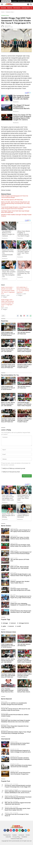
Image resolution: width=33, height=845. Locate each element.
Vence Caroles (7, 25)
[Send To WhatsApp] (30, 316)
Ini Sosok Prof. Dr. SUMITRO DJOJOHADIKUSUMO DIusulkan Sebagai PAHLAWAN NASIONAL (14, 703)
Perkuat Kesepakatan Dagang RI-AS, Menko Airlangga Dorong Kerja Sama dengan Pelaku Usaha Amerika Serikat (20, 751)
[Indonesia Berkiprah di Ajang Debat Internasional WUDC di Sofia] (5, 744)
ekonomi (11, 626)
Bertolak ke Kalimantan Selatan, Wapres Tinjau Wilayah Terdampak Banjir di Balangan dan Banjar (16, 732)
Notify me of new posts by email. (11, 472)
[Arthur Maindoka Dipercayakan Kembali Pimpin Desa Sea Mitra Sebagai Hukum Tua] (8, 683)
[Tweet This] (21, 316)
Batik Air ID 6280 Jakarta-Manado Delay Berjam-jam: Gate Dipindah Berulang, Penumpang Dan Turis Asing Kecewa (15, 203)
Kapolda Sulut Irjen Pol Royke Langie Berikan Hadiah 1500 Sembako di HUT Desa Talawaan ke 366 (20, 545)
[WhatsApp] (19, 830)
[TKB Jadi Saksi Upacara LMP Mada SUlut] (24, 327)
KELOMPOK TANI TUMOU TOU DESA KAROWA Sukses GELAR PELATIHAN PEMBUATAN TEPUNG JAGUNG (19, 538)
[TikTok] (22, 830)
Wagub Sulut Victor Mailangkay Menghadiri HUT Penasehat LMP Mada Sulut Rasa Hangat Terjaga (20, 604)
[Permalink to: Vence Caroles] (2, 26)
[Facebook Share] (18, 316)
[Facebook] (5, 830)
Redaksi (14, 835)
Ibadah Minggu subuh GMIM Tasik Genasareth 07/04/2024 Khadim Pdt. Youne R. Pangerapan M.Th (7, 303)
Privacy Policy (16, 837)
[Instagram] (11, 830)
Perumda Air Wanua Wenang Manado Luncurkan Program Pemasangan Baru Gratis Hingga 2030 (18, 786)
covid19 (19, 626)
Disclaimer (24, 837)
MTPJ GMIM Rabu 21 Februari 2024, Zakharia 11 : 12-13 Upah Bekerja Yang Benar (22, 289)
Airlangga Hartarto (24, 623)
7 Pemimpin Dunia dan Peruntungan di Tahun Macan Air (17, 815)
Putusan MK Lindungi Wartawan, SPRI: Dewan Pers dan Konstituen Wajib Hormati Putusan (15, 709)
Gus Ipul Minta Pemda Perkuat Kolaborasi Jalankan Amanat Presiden (15, 715)
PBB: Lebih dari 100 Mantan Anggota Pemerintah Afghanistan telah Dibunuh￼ (18, 803)
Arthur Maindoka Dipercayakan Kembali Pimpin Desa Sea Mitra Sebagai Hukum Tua (7, 690)
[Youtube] (16, 830)
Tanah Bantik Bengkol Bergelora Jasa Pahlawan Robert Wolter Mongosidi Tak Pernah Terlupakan (16, 207)
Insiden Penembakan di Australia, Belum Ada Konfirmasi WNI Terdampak (21, 765)
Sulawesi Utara (5, 15)
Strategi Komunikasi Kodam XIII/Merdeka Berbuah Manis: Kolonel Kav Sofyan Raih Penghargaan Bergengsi (23, 690)
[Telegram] (25, 830)
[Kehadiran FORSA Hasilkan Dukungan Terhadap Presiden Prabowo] (24, 359)
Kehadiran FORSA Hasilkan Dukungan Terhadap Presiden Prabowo (16, 215)
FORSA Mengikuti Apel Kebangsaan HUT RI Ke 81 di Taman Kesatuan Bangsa (14, 196)
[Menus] (2, 4)
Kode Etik (8, 837)
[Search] (31, 4)
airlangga (5, 623)
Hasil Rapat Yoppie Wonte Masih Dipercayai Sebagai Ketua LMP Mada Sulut (15, 211)
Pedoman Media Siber (17, 838)
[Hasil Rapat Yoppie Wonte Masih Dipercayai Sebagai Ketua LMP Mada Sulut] (8, 359)
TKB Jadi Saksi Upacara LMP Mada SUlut (12, 199)
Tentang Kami (7, 835)
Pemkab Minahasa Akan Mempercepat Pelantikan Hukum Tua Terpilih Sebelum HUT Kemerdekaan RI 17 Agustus (20, 611)
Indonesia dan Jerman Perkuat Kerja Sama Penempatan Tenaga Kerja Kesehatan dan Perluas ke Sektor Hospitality (20, 773)
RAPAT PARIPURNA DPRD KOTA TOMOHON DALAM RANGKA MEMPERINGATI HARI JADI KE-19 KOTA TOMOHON (18, 791)
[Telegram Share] (27, 316)
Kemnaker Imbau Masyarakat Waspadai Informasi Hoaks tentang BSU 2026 (14, 726)
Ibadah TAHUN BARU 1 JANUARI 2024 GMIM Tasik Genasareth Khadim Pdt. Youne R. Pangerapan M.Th (8, 290)
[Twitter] (8, 830)
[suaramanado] (8, 4)
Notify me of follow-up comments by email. (14, 468)
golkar (4, 626)
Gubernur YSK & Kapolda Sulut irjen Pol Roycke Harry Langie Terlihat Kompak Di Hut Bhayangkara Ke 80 (20, 596)
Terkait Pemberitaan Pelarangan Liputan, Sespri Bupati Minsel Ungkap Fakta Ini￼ (17, 809)
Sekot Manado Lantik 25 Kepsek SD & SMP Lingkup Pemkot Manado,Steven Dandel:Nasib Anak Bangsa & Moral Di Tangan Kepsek (20, 530)
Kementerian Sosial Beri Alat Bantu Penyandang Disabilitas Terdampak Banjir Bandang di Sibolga (19, 758)
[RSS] (28, 830)
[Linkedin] (13, 830)
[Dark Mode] (28, 4)
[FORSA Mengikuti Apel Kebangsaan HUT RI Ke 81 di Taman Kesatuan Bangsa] (8, 327)
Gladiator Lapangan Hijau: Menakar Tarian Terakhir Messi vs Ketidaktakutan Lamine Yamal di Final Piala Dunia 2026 (20, 582)
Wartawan (21, 835)
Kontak (28, 835)
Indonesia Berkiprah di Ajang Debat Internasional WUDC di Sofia (19, 743)
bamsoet (13, 623)
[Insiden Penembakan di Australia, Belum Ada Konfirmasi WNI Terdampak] (5, 766)
